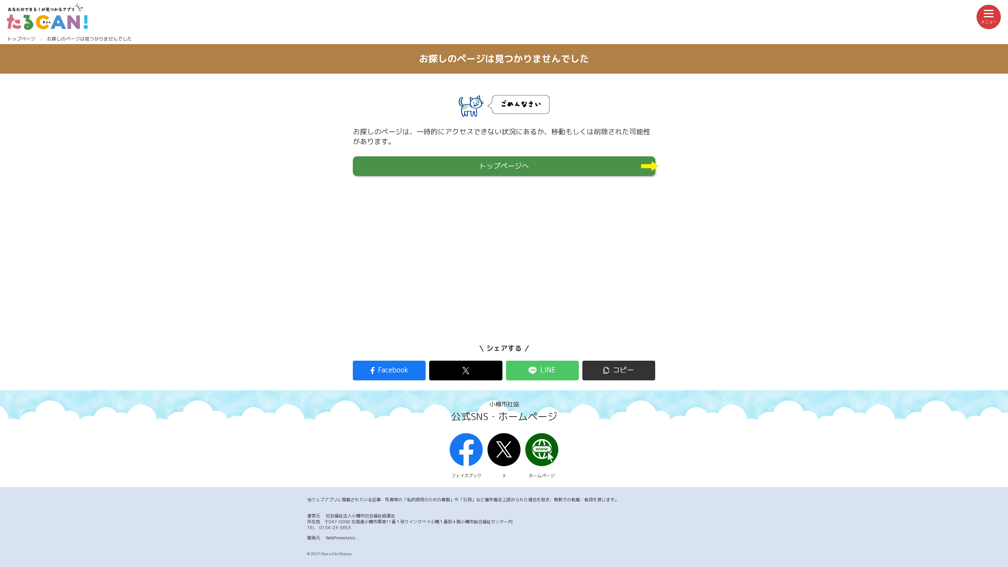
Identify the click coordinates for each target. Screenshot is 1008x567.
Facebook (393, 370)
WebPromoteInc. (341, 538)
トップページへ (504, 166)
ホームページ (542, 475)
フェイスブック (466, 475)
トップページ (21, 38)
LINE (548, 370)
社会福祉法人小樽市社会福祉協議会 (360, 516)
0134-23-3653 (335, 527)
